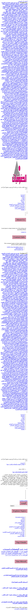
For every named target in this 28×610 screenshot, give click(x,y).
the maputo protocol (20, 517)
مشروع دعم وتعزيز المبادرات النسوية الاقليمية (14, 532)
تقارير (26, 553)
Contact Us (23, 232)
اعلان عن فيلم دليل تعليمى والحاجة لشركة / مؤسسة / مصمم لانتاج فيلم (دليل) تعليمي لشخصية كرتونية (14, 103)
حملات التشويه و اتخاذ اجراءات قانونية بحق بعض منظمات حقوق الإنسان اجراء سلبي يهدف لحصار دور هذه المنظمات (14, 106)
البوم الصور (22, 524)
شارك (23, 530)
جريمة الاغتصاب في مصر (18, 149)
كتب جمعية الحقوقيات (15, 555)
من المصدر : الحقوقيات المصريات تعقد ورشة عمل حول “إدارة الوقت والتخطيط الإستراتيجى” (14, 24)
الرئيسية (23, 194)
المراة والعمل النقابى (15, 143)
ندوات (6, 555)
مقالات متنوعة (21, 203)
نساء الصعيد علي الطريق (9, 119)
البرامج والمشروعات (20, 208)
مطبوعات (22, 534)
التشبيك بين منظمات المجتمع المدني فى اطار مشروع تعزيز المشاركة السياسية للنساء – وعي (14, 89)
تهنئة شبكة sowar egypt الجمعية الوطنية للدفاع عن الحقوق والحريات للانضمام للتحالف (15, 5)
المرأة (19, 551)
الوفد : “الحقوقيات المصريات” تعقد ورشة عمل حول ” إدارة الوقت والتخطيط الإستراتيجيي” (16, 36)
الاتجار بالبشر (23, 549)
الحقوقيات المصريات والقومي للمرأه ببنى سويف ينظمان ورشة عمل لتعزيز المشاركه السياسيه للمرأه (14, 76)
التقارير (23, 199)
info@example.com (18, 249)
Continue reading (23, 500)
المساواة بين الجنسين (19, 207)
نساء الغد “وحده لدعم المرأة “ (16, 122)
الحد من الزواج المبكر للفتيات (15, 124)
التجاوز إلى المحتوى (22, 1)
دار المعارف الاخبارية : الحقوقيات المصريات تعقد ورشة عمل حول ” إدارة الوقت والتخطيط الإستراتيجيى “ (14, 31)
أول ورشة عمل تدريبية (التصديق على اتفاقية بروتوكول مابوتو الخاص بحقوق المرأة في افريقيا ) (14, 55)
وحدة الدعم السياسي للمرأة (14, 123)
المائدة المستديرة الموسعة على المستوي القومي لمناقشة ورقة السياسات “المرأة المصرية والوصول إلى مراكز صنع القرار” (14, 53)
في (21, 555)
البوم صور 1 (21, 17)
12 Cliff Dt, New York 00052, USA (15, 247)
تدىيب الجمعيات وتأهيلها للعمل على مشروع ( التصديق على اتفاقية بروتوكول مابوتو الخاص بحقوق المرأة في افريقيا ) (14, 20)
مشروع (9, 555)
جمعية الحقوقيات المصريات (13, 553)
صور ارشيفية (16, 17)
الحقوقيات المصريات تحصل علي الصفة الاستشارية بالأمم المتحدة (14, 73)
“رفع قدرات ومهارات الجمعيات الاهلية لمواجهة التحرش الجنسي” (14, 121)
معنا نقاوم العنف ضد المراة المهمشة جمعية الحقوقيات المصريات (14, 129)
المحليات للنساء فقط (19, 108)
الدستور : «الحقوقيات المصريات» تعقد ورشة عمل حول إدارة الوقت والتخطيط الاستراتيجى (14, 34)
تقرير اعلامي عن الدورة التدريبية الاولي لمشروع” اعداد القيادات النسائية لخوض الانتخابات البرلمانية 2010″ (14, 137)
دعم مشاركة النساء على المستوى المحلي (15, 154)
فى (23, 555)
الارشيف (23, 200)
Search (12, 505)
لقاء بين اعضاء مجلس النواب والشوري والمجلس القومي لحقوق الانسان (14, 15)
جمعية (23, 553)
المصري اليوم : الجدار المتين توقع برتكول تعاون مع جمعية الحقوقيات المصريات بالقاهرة (14, 47)
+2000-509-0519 (19, 248)
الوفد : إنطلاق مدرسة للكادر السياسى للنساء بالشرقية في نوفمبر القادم (14, 41)
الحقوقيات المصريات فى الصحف (17, 204)
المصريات (14, 551)
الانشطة (23, 196)
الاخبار (23, 197)
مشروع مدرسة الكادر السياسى (17, 205)
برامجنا (23, 201)
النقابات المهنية (5, 551)
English (23, 209)
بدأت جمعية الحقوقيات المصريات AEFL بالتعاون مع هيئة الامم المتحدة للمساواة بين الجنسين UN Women (15, 100)
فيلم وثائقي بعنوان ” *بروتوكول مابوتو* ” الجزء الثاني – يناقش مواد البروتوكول (15, 11)
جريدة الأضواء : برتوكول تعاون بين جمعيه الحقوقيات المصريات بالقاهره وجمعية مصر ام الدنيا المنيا (14, 43)
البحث (23, 503)
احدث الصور (10, 17)
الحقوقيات (14, 549)
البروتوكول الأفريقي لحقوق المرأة (19, 582)
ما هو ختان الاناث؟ (11, 113)
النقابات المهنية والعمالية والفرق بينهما (16, 464)
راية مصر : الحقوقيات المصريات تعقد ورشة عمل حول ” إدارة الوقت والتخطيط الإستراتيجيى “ (14, 27)
